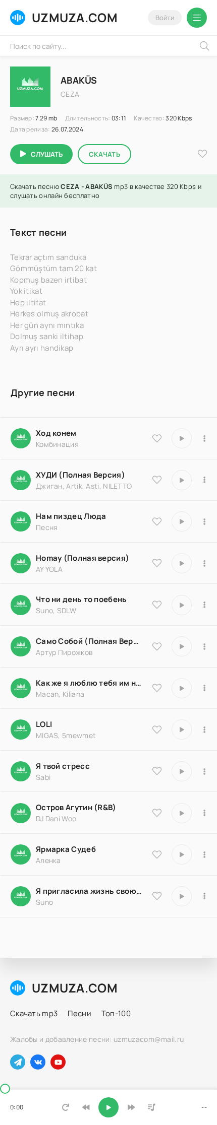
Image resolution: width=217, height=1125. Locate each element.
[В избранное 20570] (156, 729)
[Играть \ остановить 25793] (182, 605)
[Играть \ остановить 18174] (182, 521)
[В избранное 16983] (156, 563)
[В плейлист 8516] (204, 813)
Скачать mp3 (34, 1013)
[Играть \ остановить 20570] (182, 729)
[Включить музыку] (108, 1107)
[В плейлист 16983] (204, 563)
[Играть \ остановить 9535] (182, 438)
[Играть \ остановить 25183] (182, 854)
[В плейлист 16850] (204, 771)
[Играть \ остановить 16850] (182, 771)
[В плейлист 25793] (204, 605)
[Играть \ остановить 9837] (182, 480)
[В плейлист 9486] (204, 688)
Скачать (104, 154)
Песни (79, 1013)
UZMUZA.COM (75, 17)
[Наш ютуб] (58, 1062)
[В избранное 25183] (156, 854)
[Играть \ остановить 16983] (182, 563)
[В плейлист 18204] (204, 646)
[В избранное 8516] (156, 813)
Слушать (47, 154)
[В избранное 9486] (156, 688)
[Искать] (204, 46)
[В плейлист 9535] (204, 438)
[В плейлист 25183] (204, 854)
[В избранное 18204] (156, 646)
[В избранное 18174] (156, 521)
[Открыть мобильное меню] (197, 18)
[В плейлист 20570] (204, 729)
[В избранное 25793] (156, 605)
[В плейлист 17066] (204, 896)
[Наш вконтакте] (37, 1062)
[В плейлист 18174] (204, 521)
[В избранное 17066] (156, 896)
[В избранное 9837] (156, 480)
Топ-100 (116, 1013)
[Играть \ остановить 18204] (182, 646)
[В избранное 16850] (156, 771)
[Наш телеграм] (17, 1062)
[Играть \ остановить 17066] (182, 896)
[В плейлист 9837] (204, 480)
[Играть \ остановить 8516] (182, 813)
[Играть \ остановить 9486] (182, 688)
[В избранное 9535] (156, 438)
